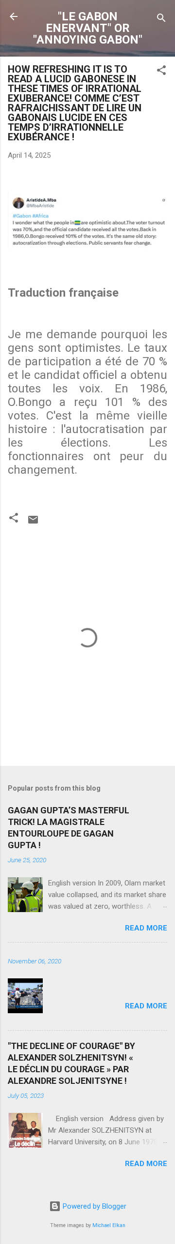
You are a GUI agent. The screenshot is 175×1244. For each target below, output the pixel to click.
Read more (146, 928)
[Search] (161, 19)
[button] (161, 71)
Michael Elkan (108, 1225)
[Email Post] (33, 523)
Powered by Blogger (93, 1206)
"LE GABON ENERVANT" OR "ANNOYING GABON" (87, 28)
